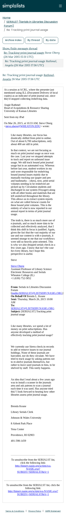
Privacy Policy (34, 511)
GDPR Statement (53, 511)
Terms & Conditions (14, 511)
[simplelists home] (13, 6)
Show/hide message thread (20, 48)
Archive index (13, 40)
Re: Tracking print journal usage (24, 52)
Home (6, 18)
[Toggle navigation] (60, 6)
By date (51, 40)
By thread (34, 40)
